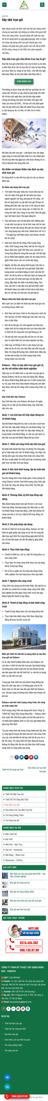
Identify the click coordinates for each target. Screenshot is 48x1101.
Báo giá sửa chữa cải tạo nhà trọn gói (25, 900)
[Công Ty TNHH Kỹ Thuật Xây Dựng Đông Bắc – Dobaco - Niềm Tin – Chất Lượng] (24, 4)
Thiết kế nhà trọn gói (14, 794)
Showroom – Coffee (13, 860)
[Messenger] (7, 1077)
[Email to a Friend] (26, 757)
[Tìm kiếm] (42, 5)
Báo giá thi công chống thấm (22, 891)
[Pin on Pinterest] (31, 757)
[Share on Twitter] (21, 757)
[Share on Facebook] (17, 757)
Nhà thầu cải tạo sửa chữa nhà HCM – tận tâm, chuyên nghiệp (27, 875)
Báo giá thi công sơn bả (20, 882)
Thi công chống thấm (14, 815)
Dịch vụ (5, 16)
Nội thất (9, 839)
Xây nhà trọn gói (12, 805)
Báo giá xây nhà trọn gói (20, 909)
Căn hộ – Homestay (13, 850)
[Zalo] (7, 1087)
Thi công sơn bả (12, 820)
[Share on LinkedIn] (36, 757)
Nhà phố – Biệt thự (13, 844)
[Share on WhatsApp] (12, 757)
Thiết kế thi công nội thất (12, 769)
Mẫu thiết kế (11, 834)
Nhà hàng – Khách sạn (14, 855)
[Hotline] (7, 1096)
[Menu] (4, 5)
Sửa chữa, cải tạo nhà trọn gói (18, 810)
